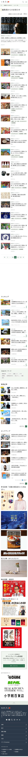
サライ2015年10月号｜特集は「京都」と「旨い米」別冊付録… (19, 184)
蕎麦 (13, 121)
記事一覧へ (22, 426)
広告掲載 (4, 751)
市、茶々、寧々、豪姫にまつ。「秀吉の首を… (18, 396)
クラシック (17, 155)
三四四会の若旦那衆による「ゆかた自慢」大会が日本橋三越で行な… (19, 205)
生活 (2, 738)
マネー (21, 373)
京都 (13, 76)
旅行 (2, 728)
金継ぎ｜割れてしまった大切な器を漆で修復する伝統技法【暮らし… (19, 142)
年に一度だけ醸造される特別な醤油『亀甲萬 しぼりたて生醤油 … (19, 164)
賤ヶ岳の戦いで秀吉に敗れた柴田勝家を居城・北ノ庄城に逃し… (19, 360)
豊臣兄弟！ (4, 373)
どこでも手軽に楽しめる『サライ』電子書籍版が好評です (19, 237)
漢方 (3, 377)
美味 (12, 300)
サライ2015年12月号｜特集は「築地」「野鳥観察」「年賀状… (19, 130)
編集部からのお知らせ (8, 5)
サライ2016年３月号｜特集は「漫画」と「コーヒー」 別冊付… (19, 85)
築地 (25, 133)
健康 (2, 735)
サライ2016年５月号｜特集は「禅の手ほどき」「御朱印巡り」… (19, 51)
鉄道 (13, 218)
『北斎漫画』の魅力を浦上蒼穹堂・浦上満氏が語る (18, 195)
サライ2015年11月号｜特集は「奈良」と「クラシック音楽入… (19, 152)
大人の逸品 (17, 76)
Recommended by (18, 480)
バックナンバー (15, 55)
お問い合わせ (4, 753)
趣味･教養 (13, 329)
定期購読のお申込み (19, 749)
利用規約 (16, 751)
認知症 (3, 375)
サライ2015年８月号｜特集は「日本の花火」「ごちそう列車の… (19, 215)
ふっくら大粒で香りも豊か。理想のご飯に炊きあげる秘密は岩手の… (19, 174)
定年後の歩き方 (10, 375)
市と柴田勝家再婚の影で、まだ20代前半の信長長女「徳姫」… (18, 331)
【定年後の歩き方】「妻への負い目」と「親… (19, 411)
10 (12, 257)
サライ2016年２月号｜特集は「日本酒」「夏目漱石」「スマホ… (19, 105)
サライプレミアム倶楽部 (16, 65)
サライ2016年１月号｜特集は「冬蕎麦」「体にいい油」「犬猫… (19, 118)
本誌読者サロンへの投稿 (7, 749)
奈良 (13, 155)
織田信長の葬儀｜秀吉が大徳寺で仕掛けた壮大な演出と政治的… (19, 341)
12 (18, 257)
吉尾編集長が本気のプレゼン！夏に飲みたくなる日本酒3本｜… (19, 302)
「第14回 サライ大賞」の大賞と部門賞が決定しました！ (19, 96)
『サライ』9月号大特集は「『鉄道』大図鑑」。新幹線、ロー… (18, 312)
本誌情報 (21, 55)
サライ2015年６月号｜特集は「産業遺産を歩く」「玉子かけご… (19, 246)
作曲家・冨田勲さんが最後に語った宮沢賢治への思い (13, 38)
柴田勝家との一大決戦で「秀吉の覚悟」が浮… (19, 404)
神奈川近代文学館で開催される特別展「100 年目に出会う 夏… (19, 62)
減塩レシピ (15, 373)
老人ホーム (17, 375)
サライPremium (5, 742)
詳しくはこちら (14, 666)
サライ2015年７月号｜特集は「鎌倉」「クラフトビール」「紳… (19, 226)
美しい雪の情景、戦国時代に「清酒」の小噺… (19, 388)
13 (20, 257)
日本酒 (13, 108)
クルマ (10, 373)
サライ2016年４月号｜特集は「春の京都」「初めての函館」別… (19, 73)
